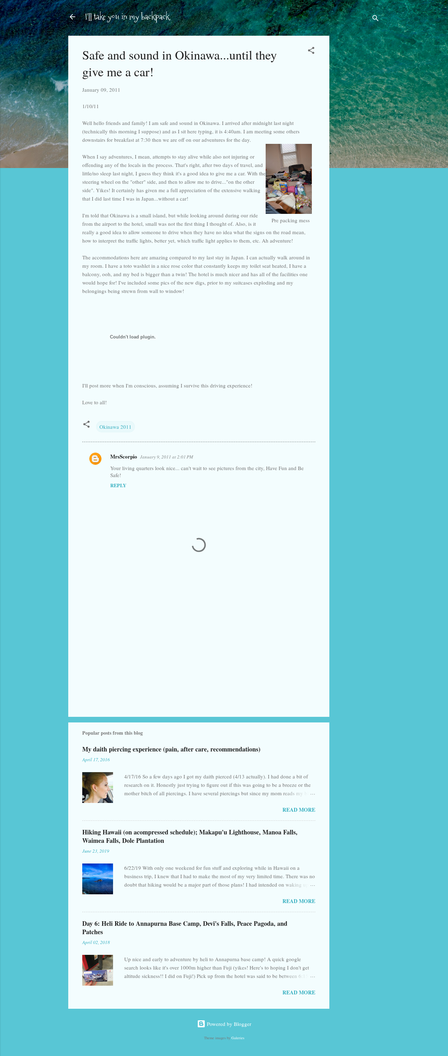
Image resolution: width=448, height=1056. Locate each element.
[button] (311, 51)
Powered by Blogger (228, 1023)
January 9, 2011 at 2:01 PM (166, 457)
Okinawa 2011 (115, 426)
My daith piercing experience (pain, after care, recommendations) (171, 749)
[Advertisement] (357, 146)
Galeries (237, 1037)
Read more (298, 809)
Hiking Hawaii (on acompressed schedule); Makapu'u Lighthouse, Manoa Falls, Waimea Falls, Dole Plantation (190, 836)
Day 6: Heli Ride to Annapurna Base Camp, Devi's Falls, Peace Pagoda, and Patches (184, 927)
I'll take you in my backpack (127, 16)
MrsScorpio (123, 456)
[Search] (375, 19)
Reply (118, 485)
